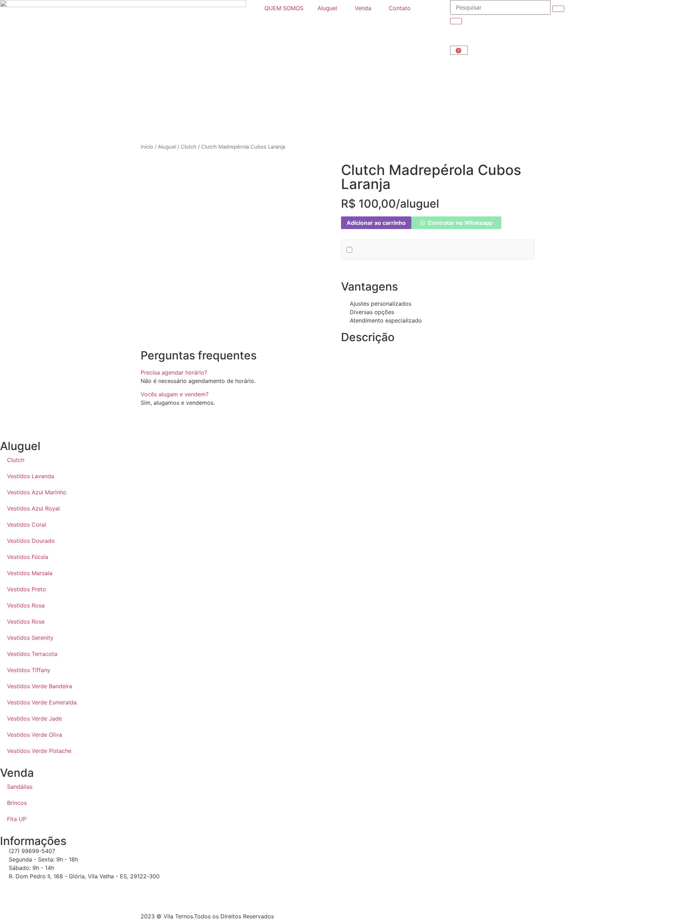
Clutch (189, 147)
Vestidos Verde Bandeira (39, 686)
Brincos (17, 802)
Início (147, 147)
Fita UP (16, 818)
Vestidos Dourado (31, 540)
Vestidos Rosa (26, 605)
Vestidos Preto (26, 589)
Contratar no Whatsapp (459, 222)
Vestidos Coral (26, 524)
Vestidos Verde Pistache (39, 750)
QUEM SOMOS (283, 8)
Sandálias (19, 786)
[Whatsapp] (9, 889)
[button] (337, 372)
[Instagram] (28, 889)
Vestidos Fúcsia (27, 556)
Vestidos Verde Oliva (34, 734)
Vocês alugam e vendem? (174, 394)
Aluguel (327, 8)
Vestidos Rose (26, 621)
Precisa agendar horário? (174, 372)
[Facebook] (47, 889)
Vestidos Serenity (30, 637)
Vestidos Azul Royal (33, 508)
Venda (363, 8)
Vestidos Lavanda (30, 476)
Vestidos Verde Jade (34, 718)
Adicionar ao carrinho (376, 222)
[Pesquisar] (500, 7)
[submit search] (558, 9)
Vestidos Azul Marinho (36, 492)
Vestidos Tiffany (28, 670)
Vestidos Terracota (32, 653)
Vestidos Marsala (29, 573)
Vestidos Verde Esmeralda (42, 702)
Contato (400, 8)
